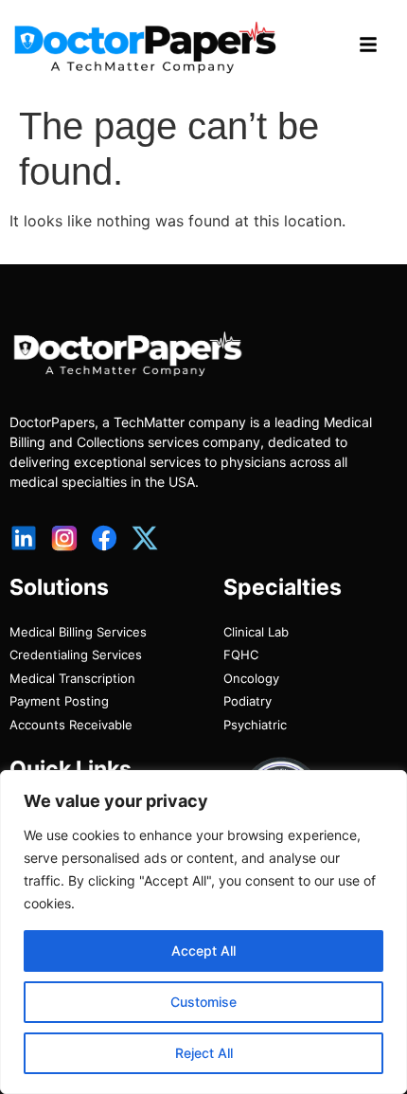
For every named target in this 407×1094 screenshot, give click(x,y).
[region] (203, 932)
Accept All (203, 950)
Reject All (204, 1053)
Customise (203, 1002)
